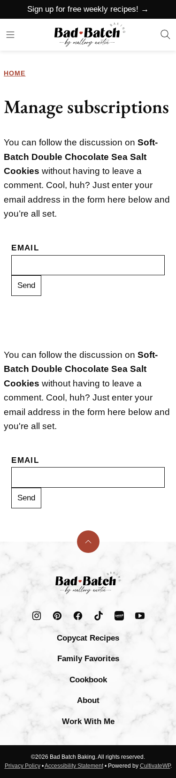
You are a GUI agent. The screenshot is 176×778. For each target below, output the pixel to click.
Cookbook (88, 679)
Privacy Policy (22, 766)
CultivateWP (155, 766)
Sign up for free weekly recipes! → (88, 9)
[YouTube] (140, 615)
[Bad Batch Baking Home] (89, 35)
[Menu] (10, 34)
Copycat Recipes (88, 638)
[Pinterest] (57, 615)
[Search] (165, 34)
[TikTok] (98, 615)
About (88, 700)
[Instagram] (36, 615)
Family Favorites (88, 658)
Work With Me (88, 721)
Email (25, 247)
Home (14, 73)
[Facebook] (78, 615)
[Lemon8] (119, 615)
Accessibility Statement (74, 766)
